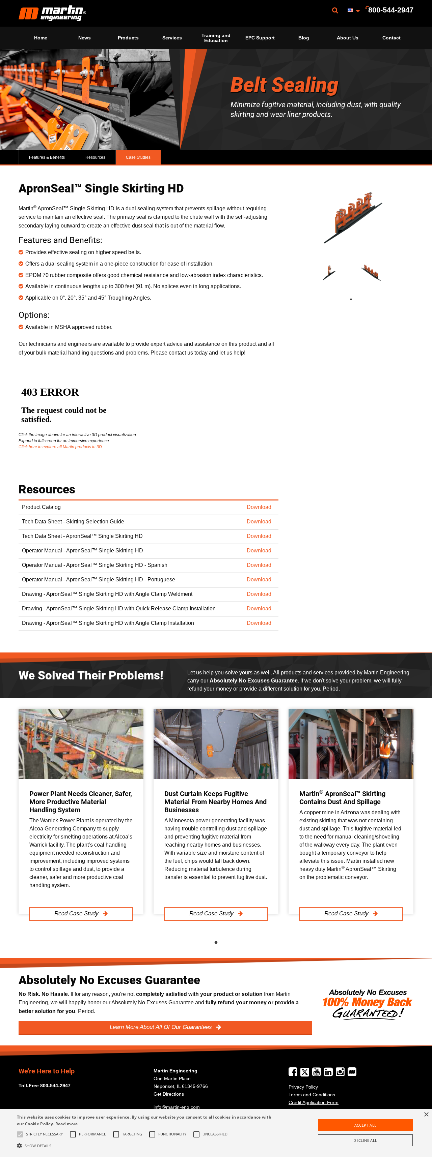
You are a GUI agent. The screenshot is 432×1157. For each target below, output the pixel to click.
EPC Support (260, 37)
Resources (95, 157)
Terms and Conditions (312, 1094)
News (84, 37)
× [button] (426, 1114)
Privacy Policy (303, 1087)
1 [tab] (357, 299)
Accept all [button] (365, 1125)
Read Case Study (77, 914)
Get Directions (169, 1094)
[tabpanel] (330, 273)
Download (259, 507)
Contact (391, 37)
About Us (347, 37)
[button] (146, 1145)
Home (40, 37)
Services (172, 37)
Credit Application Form (314, 1102)
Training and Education (216, 38)
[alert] (216, 1133)
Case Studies (138, 157)
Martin (52, 13)
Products (128, 37)
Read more (66, 1124)
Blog (303, 37)
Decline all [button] (365, 1140)
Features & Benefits (47, 157)
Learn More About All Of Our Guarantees (162, 1027)
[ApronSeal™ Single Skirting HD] (351, 217)
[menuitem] (52, 13)
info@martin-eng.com (177, 1107)
